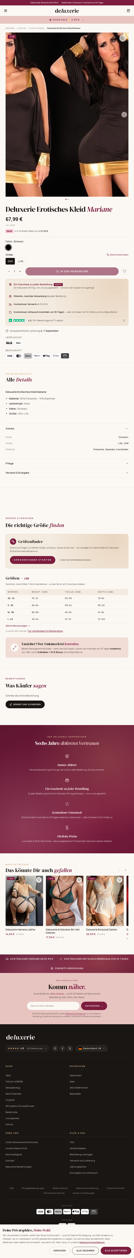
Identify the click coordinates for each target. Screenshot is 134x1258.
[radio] (8, 247)
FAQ (72, 1142)
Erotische (21, 28)
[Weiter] (125, 870)
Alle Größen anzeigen (16, 625)
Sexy (8, 1075)
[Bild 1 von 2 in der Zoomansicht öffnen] (67, 115)
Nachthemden (13, 1093)
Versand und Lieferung (82, 1160)
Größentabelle (78, 1148)
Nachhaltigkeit (14, 1154)
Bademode (11, 1112)
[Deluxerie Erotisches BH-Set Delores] (64, 901)
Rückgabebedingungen (33, 1188)
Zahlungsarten (78, 1166)
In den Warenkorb (74, 271)
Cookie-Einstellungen (84, 1193)
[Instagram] (55, 1048)
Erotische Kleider (36, 28)
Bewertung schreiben (27, 704)
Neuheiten (75, 1075)
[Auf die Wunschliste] (122, 38)
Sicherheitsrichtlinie (54, 1193)
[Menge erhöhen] (20, 271)
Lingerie (10, 1099)
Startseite (10, 28)
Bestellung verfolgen (81, 1154)
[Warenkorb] (128, 11)
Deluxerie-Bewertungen (19, 1166)
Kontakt (10, 1160)
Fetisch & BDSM (14, 1081)
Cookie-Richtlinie (115, 1188)
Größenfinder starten (32, 559)
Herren (9, 1124)
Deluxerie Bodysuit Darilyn (101, 929)
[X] (70, 1048)
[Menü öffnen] (5, 11)
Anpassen (59, 1250)
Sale (72, 1081)
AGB (12, 1188)
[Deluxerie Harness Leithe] (24, 901)
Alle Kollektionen (79, 1087)
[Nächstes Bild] (124, 114)
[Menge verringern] (9, 271)
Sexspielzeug (13, 1087)
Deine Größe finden (119, 254)
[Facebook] (62, 1048)
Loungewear (12, 1118)
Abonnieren (94, 1005)
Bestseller (75, 1093)
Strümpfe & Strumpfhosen (20, 1106)
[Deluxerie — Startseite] (67, 10)
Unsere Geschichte (16, 1148)
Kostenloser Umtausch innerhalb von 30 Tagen (83, 2)
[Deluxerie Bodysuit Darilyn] (105, 901)
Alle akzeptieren (116, 1250)
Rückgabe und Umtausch (84, 1172)
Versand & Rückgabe (17, 472)
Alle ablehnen (85, 1250)
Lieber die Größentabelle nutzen (75, 559)
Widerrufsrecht (60, 1188)
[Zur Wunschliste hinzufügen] (39, 880)
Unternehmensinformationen (22, 1142)
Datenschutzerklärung (75, 1013)
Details (10, 428)
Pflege (10, 463)
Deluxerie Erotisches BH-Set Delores (63, 931)
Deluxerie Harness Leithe (20, 929)
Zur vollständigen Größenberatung (45, 631)
